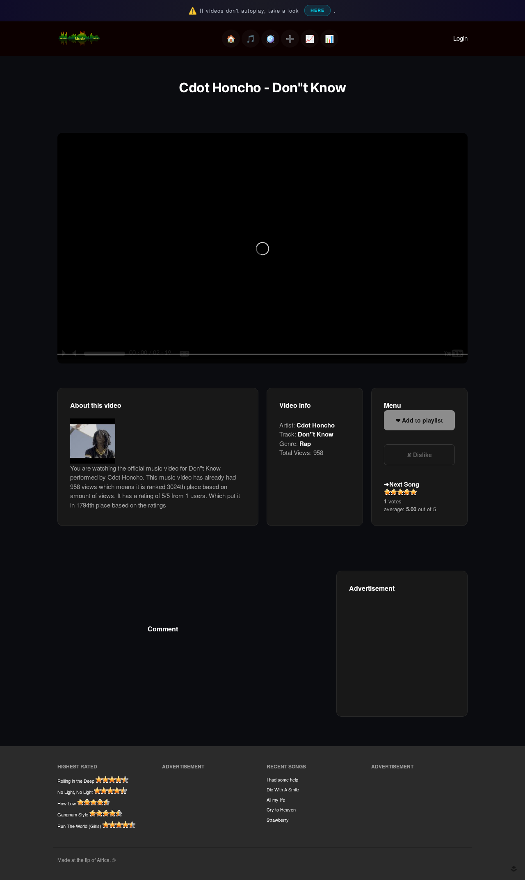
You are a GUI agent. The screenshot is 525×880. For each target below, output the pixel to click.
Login (460, 38)
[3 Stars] (400, 492)
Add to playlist (422, 420)
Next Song (404, 484)
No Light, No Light (75, 792)
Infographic (329, 39)
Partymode (270, 39)
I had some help (282, 779)
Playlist (251, 39)
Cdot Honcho (316, 425)
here (317, 10)
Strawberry (278, 819)
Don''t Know (315, 434)
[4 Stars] (407, 492)
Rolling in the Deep (75, 780)
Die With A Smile (283, 789)
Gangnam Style (72, 814)
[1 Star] (387, 492)
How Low (66, 803)
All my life (276, 799)
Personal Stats (310, 39)
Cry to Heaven (281, 809)
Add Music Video (290, 39)
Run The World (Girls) (79, 826)
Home (231, 39)
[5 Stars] (413, 492)
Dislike (422, 454)
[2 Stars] (393, 492)
